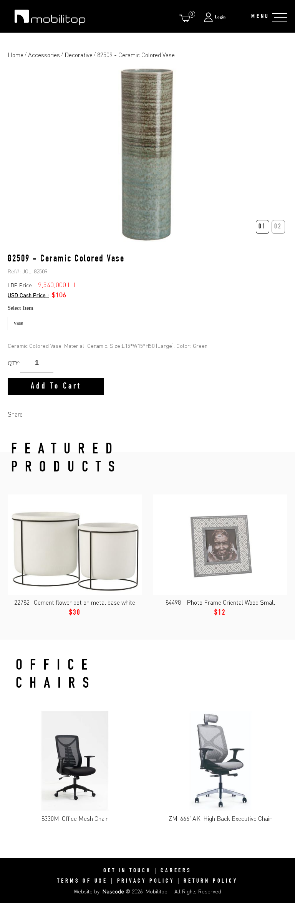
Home (15, 55)
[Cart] (186, 18)
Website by (99, 891)
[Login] (223, 17)
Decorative (79, 55)
